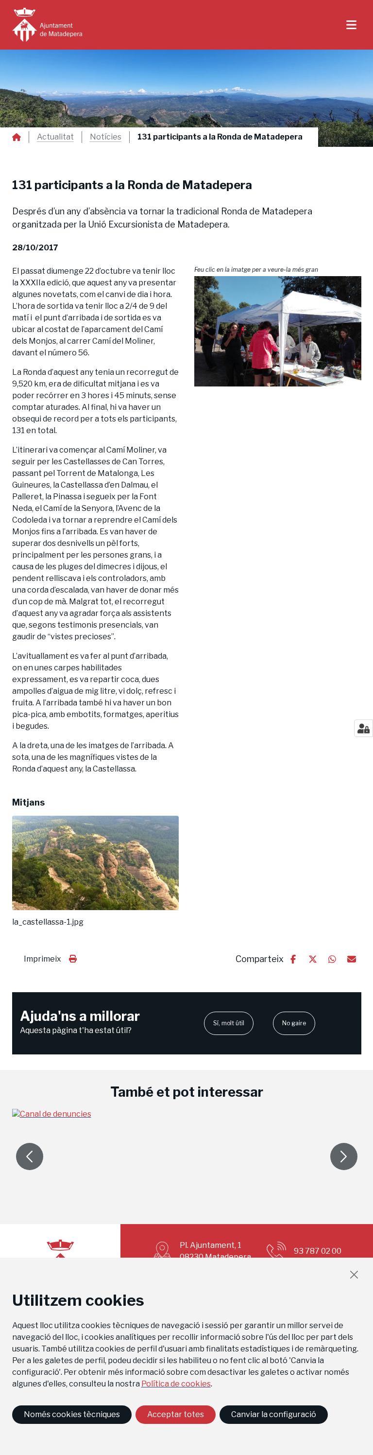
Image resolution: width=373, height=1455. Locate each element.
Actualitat (55, 137)
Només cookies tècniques (72, 1414)
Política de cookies (176, 1383)
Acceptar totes (175, 1414)
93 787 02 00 (317, 1251)
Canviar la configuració (273, 1414)
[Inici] (47, 25)
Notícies (105, 137)
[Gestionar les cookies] (363, 728)
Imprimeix (42, 959)
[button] (277, 331)
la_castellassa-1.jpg (48, 922)
